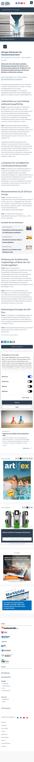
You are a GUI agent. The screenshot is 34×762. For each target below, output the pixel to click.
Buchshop (3, 746)
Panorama (4, 697)
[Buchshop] (17, 651)
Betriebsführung (5, 673)
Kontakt (3, 731)
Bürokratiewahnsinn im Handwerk (11, 10)
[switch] (30, 381)
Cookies (3, 740)
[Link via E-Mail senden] (14, 342)
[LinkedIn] (19, 3)
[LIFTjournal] (17, 646)
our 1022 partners (11, 357)
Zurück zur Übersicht (17, 346)
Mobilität (3, 681)
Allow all (17, 402)
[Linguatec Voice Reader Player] (5, 46)
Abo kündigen (4, 728)
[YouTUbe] (22, 3)
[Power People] (17, 632)
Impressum (4, 725)
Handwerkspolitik (5, 677)
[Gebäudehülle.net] (17, 628)
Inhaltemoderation (5, 743)
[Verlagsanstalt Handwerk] (17, 655)
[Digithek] (17, 661)
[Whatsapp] (8, 342)
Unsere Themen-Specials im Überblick (17, 543)
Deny (17, 407)
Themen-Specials (5, 708)
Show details (25, 397)
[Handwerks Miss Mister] (17, 637)
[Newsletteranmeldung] (17, 568)
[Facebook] (16, 3)
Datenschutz (4, 734)
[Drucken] (11, 342)
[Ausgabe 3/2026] (17, 480)
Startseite (3, 722)
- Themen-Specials (16, 57)
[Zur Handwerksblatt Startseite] (5, 3)
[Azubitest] (17, 641)
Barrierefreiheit (4, 737)
